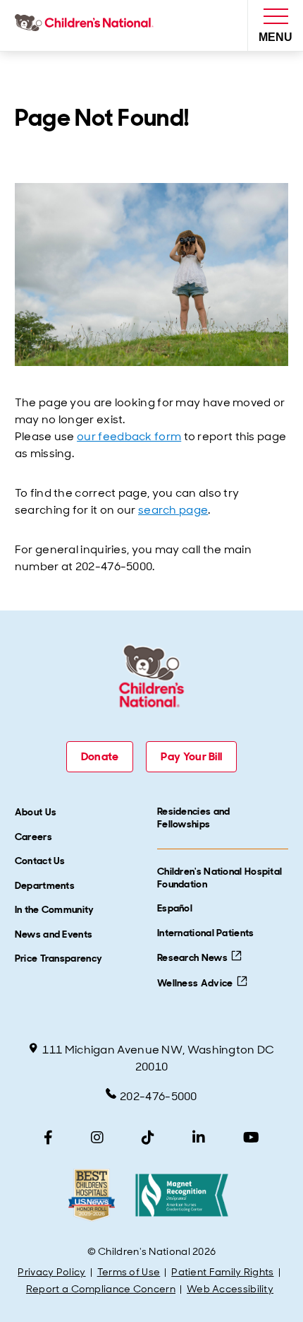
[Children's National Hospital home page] (87, 25)
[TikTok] (148, 1138)
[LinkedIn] (199, 1138)
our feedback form (129, 436)
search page (173, 509)
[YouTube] (251, 1138)
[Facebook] (48, 1138)
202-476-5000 (158, 1096)
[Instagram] (97, 1138)
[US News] (91, 1195)
